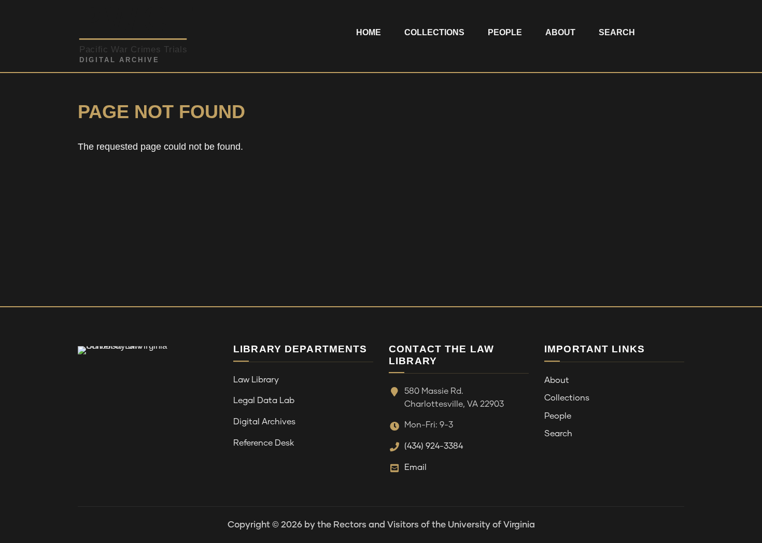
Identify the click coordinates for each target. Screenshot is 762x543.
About (560, 32)
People (505, 32)
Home (368, 32)
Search (617, 32)
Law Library (256, 380)
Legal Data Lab (263, 400)
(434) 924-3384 (433, 446)
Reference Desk (263, 443)
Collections (434, 32)
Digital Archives (264, 422)
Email (415, 467)
